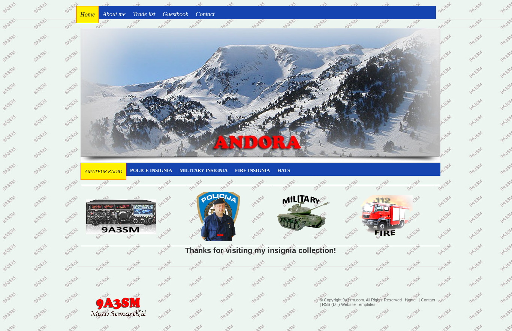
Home (410, 300)
